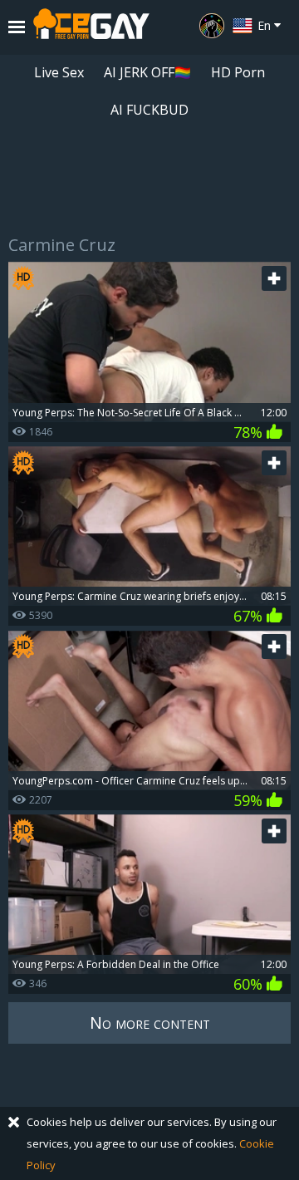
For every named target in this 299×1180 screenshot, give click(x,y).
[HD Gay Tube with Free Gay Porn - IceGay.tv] (91, 27)
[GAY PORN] (211, 25)
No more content (150, 1022)
